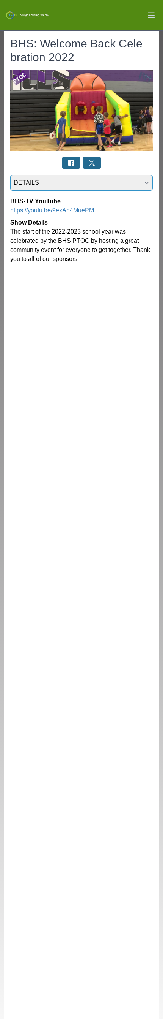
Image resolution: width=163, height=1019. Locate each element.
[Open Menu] (151, 15)
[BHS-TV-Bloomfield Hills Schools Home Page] (27, 15)
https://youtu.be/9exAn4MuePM (52, 210)
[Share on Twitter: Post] (92, 163)
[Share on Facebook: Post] (71, 163)
